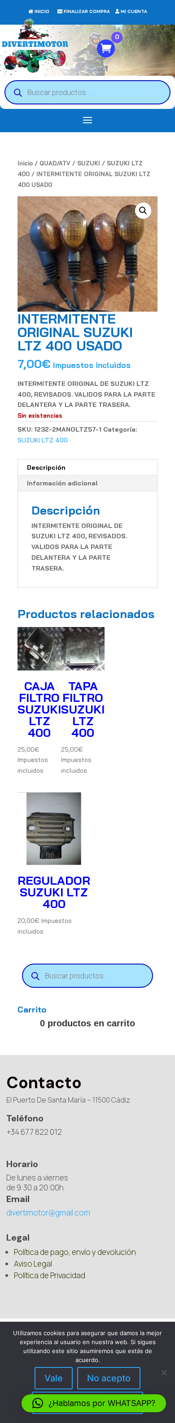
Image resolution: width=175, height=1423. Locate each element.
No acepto (109, 1378)
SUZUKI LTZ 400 (43, 440)
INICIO (42, 11)
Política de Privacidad (49, 1275)
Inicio (25, 163)
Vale (53, 1378)
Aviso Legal (33, 1264)
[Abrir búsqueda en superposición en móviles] (87, 92)
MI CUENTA (134, 11)
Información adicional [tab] (62, 483)
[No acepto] (163, 1372)
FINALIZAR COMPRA (87, 11)
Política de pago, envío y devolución (75, 1252)
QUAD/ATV (54, 163)
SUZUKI (88, 163)
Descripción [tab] (46, 467)
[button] (143, 211)
